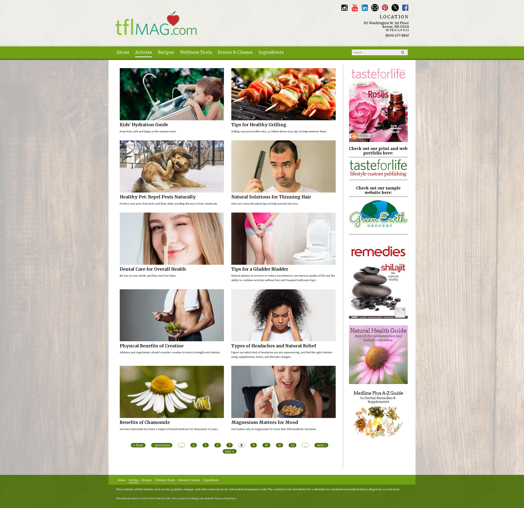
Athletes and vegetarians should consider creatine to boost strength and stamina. (170, 352)
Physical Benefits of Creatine (152, 346)
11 (279, 445)
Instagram (344, 7)
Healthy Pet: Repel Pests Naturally (158, 197)
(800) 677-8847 (397, 35)
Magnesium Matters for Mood (264, 422)
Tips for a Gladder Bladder (259, 269)
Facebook (405, 7)
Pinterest (385, 7)
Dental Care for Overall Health (153, 269)
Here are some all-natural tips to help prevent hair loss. (265, 203)
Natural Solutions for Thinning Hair (271, 197)
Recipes (166, 52)
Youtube (354, 7)
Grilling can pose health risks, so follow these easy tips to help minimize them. (279, 131)
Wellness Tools (196, 52)
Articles (143, 52)
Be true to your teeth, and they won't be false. (148, 275)
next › (321, 445)
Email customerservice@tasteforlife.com (374, 7)
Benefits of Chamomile (145, 422)
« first (138, 445)
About (122, 52)
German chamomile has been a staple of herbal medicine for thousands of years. (169, 429)
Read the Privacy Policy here (220, 498)
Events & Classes (235, 52)
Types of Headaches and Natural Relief (273, 346)
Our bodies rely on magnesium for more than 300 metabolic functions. (274, 429)
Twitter (395, 7)
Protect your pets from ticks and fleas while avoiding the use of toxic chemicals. (169, 203)
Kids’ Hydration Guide (144, 124)
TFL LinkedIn (364, 7)
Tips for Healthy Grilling (258, 124)
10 (266, 445)
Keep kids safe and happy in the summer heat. (148, 131)
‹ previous (161, 445)
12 (292, 445)
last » (229, 451)
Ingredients (271, 52)
